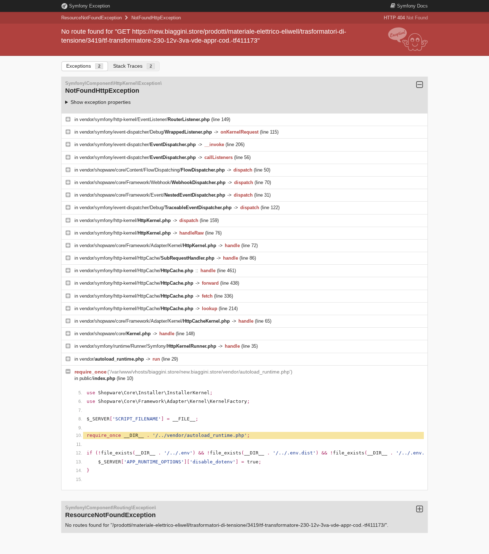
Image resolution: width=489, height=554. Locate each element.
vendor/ (111, 359)
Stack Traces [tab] (132, 66)
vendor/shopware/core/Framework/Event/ (152, 195)
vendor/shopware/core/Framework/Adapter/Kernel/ (147, 245)
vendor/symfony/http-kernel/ (125, 220)
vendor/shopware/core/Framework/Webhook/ (152, 182)
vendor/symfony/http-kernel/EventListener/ (144, 119)
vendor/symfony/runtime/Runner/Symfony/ (147, 346)
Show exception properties (101, 102)
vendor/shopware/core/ (115, 333)
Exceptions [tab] (83, 66)
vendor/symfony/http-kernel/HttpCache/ (146, 258)
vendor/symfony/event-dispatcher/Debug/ (145, 132)
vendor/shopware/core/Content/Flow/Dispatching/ (152, 170)
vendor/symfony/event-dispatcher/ (137, 144)
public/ (97, 378)
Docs (412, 6)
